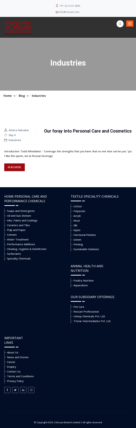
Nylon (76, 230)
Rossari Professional (86, 311)
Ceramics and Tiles (18, 225)
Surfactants (14, 253)
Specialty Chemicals (19, 258)
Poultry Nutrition (83, 280)
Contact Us (14, 371)
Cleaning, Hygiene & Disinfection (26, 249)
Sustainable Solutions (86, 249)
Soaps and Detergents (21, 211)
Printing (78, 244)
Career (11, 362)
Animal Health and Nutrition (87, 268)
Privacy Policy (15, 381)
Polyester (79, 211)
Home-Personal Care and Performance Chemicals (25, 198)
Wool (76, 220)
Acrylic (77, 216)
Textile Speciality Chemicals (95, 196)
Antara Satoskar (19, 130)
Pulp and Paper (16, 230)
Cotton (77, 206)
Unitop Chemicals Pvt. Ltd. (89, 316)
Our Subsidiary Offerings (92, 297)
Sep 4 (12, 135)
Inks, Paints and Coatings (22, 220)
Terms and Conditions (20, 376)
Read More (14, 167)
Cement (12, 234)
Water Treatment (18, 239)
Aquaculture (80, 285)
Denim (77, 239)
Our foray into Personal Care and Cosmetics (88, 131)
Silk (75, 225)
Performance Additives (21, 244)
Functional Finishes (84, 235)
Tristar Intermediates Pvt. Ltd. (92, 321)
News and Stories (18, 357)
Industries (14, 140)
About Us (12, 352)
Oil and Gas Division (19, 215)
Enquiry (11, 366)
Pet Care (78, 306)
